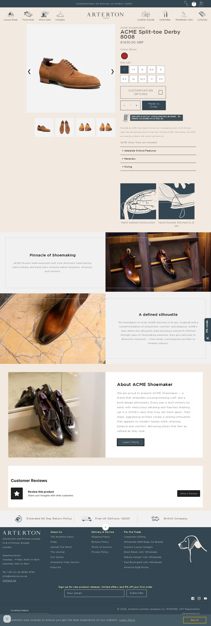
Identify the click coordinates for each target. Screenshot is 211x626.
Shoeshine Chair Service (64, 562)
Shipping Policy (100, 536)
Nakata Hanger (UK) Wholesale (142, 557)
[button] (186, 3)
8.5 (152, 69)
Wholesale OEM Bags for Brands (143, 542)
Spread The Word (61, 547)
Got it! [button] (195, 620)
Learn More (130, 442)
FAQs (53, 542)
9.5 (124, 79)
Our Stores (57, 557)
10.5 (142, 79)
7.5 (133, 69)
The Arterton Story (62, 536)
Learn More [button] (127, 620)
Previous (29, 71)
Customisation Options (141, 92)
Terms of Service (101, 547)
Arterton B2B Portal (136, 567)
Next (112, 71)
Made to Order (154, 105)
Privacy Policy (99, 552)
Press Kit (55, 567)
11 (152, 79)
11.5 (161, 79)
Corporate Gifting (135, 536)
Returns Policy (100, 542)
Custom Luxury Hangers (138, 547)
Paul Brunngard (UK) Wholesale (143, 562)
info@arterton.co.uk (14, 576)
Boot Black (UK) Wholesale (140, 552)
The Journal (57, 552)
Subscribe (136, 593)
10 (133, 79)
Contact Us (9, 580)
